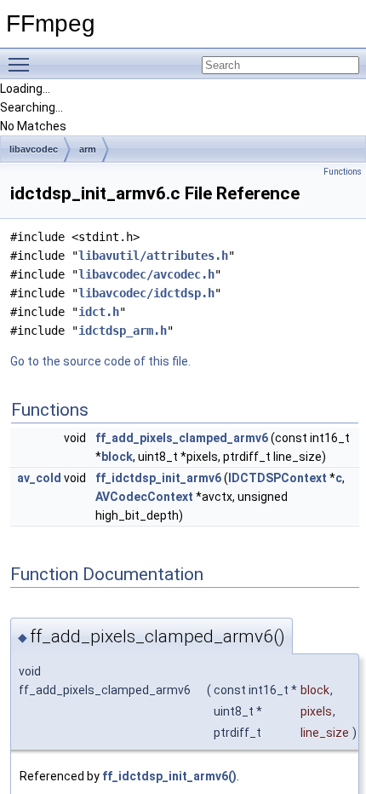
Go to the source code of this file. (100, 361)
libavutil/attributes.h (153, 255)
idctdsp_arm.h (122, 330)
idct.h (98, 312)
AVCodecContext (144, 496)
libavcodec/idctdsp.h (146, 293)
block (117, 456)
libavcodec (33, 149)
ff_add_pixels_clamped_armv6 (181, 438)
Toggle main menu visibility (22, 64)
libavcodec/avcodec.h (146, 274)
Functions (342, 171)
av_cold (39, 478)
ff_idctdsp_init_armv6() (169, 776)
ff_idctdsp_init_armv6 (158, 478)
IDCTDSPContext (277, 478)
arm (87, 149)
